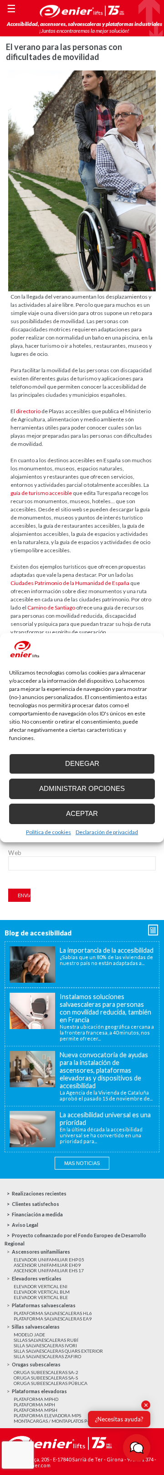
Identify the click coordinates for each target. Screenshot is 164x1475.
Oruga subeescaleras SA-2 (46, 1372)
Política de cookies (48, 832)
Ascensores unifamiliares (41, 1252)
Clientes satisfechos (35, 1204)
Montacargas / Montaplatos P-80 (54, 1421)
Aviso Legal (25, 1225)
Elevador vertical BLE (41, 1297)
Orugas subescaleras (36, 1364)
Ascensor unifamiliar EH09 (47, 1265)
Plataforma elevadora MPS (47, 1415)
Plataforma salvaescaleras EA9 (53, 1318)
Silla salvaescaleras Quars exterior (58, 1351)
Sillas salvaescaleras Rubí (46, 1340)
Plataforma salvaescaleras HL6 (53, 1313)
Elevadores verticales (37, 1278)
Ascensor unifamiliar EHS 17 (49, 1270)
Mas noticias (82, 1163)
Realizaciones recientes (39, 1193)
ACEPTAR (82, 813)
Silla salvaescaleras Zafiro (47, 1356)
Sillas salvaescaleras (36, 1327)
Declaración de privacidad (107, 832)
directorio (28, 411)
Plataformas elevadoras (39, 1391)
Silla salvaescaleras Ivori (45, 1345)
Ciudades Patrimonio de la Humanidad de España (69, 583)
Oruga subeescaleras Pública (50, 1383)
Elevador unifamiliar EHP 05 (49, 1259)
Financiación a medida (37, 1214)
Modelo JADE (29, 1334)
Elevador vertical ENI (40, 1286)
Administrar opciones (82, 788)
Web (15, 852)
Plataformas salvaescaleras (44, 1305)
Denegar (82, 763)
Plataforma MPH (34, 1404)
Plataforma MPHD (36, 1399)
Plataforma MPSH (35, 1410)
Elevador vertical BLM (42, 1292)
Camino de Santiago (51, 607)
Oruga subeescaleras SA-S (46, 1377)
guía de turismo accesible (41, 493)
